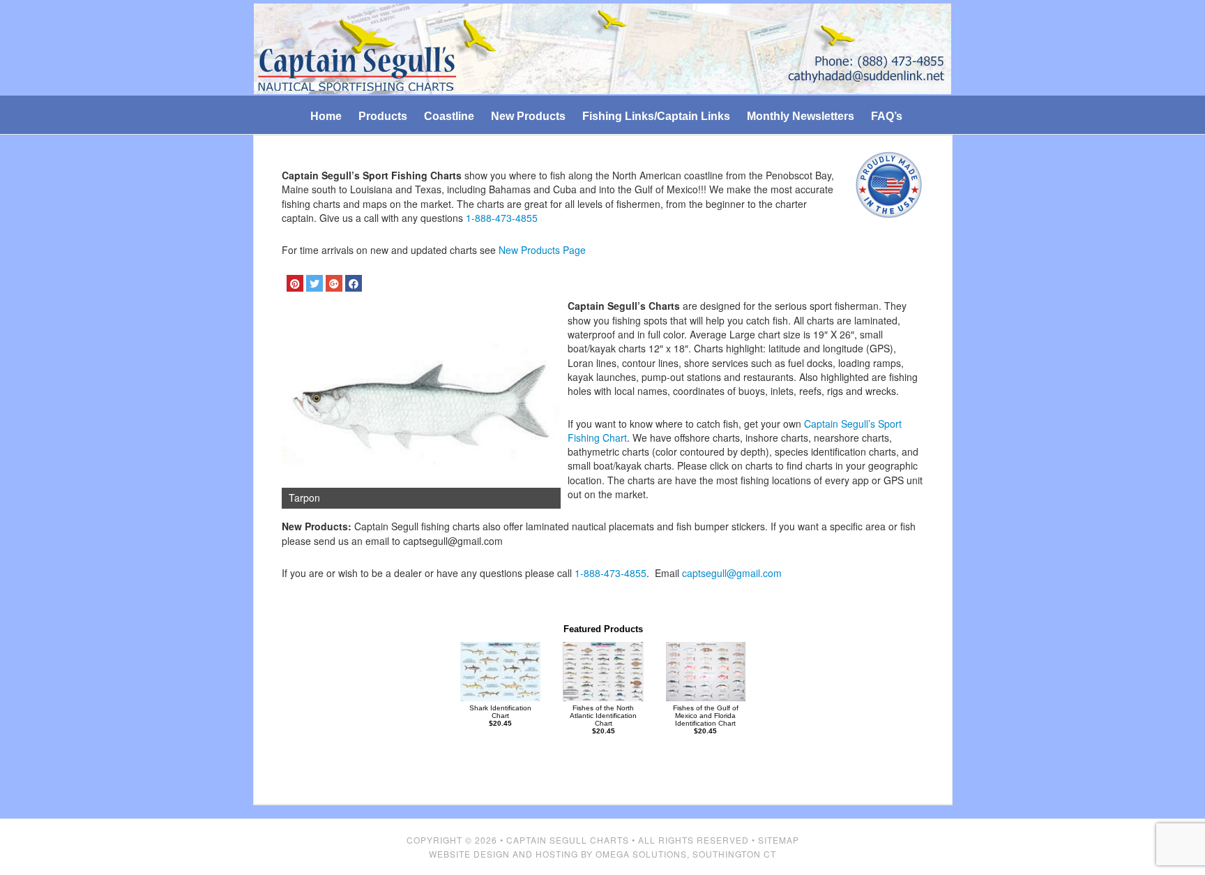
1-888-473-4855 (502, 218)
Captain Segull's (603, 49)
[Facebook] (353, 283)
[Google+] (334, 283)
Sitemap (778, 840)
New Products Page (542, 250)
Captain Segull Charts (567, 840)
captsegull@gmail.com (732, 573)
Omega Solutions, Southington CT (686, 854)
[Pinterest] (295, 283)
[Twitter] (314, 283)
